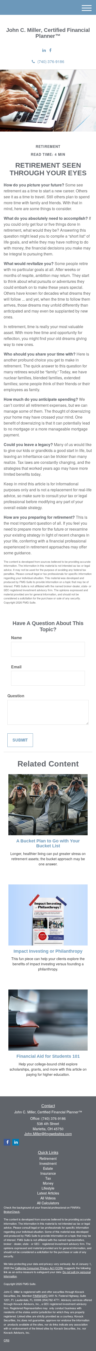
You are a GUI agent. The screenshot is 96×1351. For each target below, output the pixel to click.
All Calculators (48, 1202)
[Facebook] (50, 50)
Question (15, 695)
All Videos (48, 1197)
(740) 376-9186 (50, 61)
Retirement (48, 1158)
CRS (6, 1340)
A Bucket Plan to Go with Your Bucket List (48, 843)
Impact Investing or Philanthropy (48, 951)
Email (16, 667)
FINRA (37, 1296)
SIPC (45, 1296)
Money (48, 1183)
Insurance (48, 1173)
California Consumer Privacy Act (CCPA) (39, 1268)
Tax (48, 1178)
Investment (48, 1163)
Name (16, 637)
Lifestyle (48, 1188)
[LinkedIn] (44, 50)
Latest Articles (48, 1193)
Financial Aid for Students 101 (48, 1056)
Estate (48, 1168)
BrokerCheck (12, 1212)
